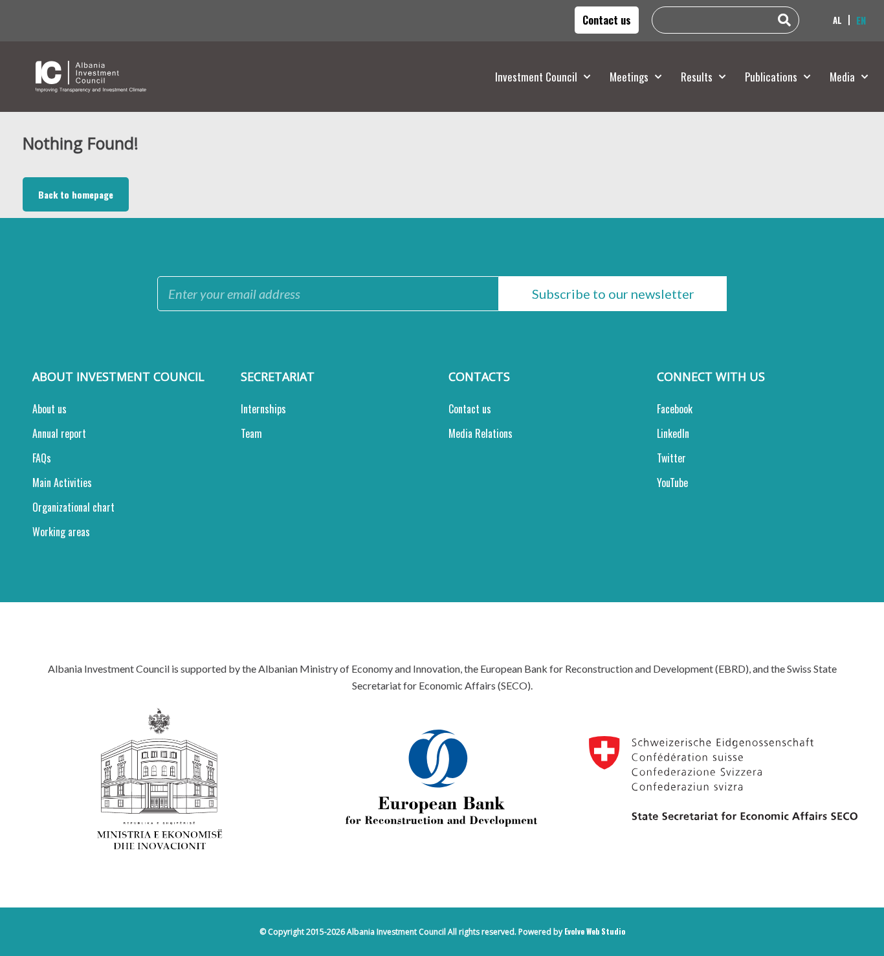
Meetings (629, 77)
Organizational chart (73, 507)
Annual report (59, 433)
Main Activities (62, 482)
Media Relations (480, 433)
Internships (263, 409)
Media (842, 77)
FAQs (41, 458)
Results (697, 77)
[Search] (788, 20)
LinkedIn (673, 433)
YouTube (672, 482)
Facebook (674, 409)
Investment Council (536, 77)
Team (251, 433)
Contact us (469, 409)
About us (49, 409)
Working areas (61, 531)
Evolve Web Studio (594, 931)
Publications (771, 77)
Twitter (671, 458)
